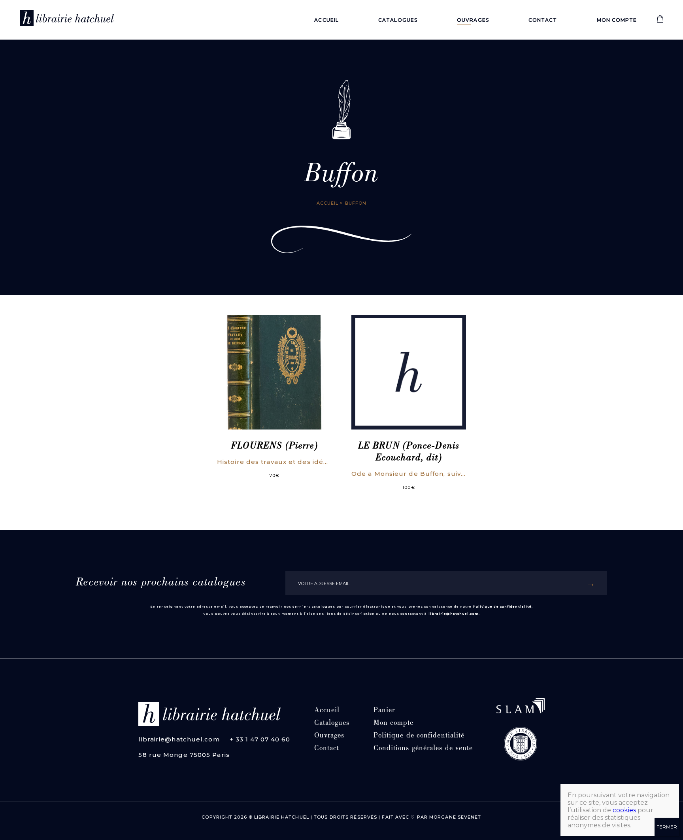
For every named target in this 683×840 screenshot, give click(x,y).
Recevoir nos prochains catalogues (160, 583)
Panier (384, 711)
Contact (542, 20)
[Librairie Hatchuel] (67, 19)
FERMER (667, 827)
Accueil (326, 20)
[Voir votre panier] (660, 21)
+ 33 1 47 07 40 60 (260, 739)
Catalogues (397, 20)
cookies (624, 810)
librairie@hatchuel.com (453, 614)
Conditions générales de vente (423, 749)
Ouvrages (473, 20)
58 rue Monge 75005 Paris (183, 754)
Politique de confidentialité (502, 606)
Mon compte (617, 20)
